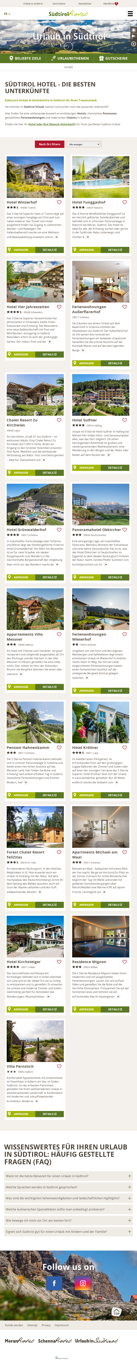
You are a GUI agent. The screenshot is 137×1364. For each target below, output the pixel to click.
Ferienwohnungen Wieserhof (89, 637)
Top (116, 1314)
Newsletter (85, 3)
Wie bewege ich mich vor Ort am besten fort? (39, 1220)
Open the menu (130, 13)
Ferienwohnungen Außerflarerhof (89, 309)
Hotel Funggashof (88, 202)
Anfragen (21, 250)
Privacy (46, 1325)
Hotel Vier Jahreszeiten (28, 306)
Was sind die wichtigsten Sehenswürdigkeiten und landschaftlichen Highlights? (63, 1198)
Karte (133, 36)
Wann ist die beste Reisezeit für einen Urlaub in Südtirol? (47, 1176)
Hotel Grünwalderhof (26, 529)
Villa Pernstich (20, 1066)
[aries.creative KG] (68, 1359)
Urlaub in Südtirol (32, 3)
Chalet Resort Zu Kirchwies (22, 422)
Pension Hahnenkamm (28, 747)
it (9, 13)
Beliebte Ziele (28, 58)
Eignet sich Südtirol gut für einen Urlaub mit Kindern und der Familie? (56, 1232)
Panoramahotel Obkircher (96, 529)
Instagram (83, 1283)
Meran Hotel (20, 1340)
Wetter (133, 30)
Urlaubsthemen (73, 58)
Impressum (62, 1325)
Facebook (54, 1283)
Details (48, 250)
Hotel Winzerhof (22, 202)
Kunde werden (14, 1325)
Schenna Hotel (55, 1340)
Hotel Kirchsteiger (24, 961)
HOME (68, 67)
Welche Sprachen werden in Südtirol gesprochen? (41, 1187)
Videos (133, 43)
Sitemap (32, 1325)
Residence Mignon (89, 961)
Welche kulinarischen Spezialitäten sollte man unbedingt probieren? (55, 1209)
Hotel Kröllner (85, 747)
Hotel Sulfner (84, 419)
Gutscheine (58, 3)
